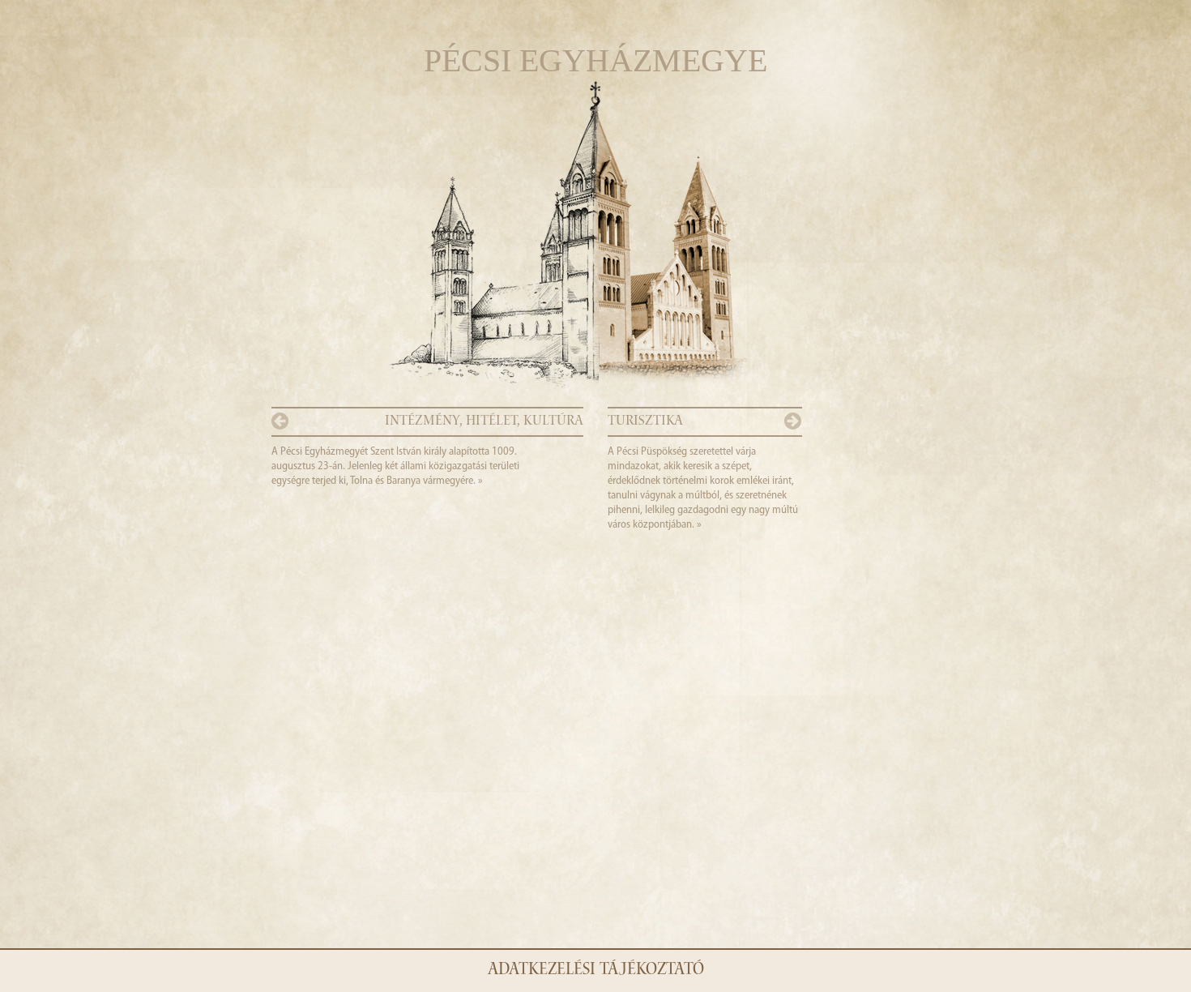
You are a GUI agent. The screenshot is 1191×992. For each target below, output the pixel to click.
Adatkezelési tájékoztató (596, 971)
